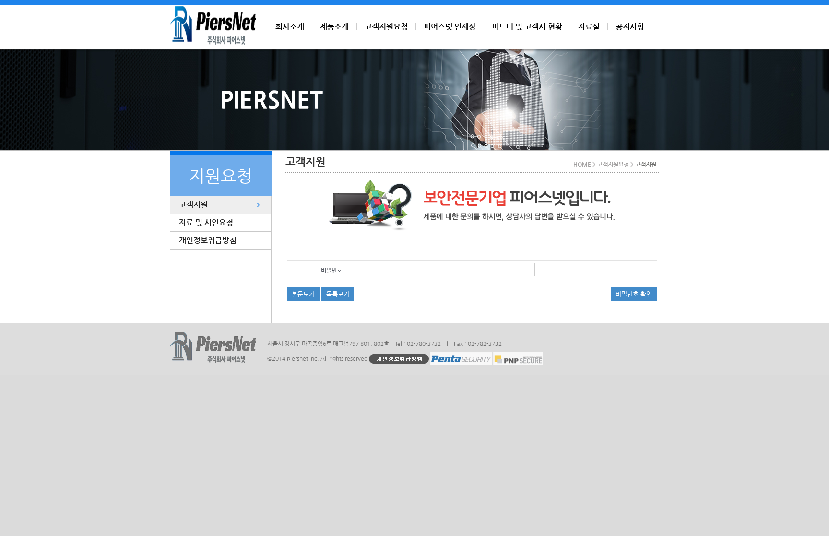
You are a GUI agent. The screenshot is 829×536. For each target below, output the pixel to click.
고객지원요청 (386, 26)
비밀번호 (331, 270)
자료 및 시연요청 (206, 222)
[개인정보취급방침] (399, 358)
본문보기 (303, 294)
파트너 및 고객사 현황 (527, 26)
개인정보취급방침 (208, 240)
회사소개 (289, 26)
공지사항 (630, 26)
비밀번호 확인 (634, 294)
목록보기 (337, 294)
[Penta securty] (461, 358)
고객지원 (193, 204)
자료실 (589, 26)
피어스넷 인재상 (450, 26)
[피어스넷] (213, 42)
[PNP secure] (518, 358)
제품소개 (334, 26)
